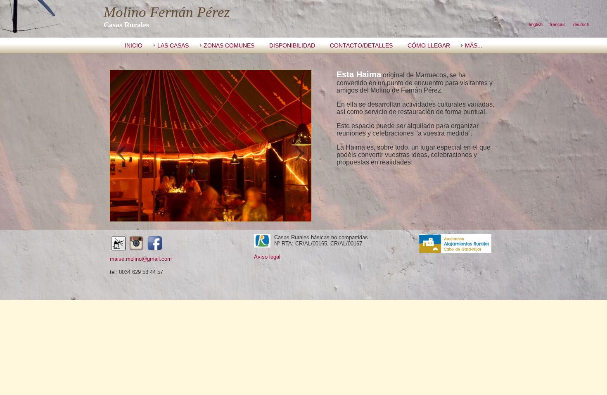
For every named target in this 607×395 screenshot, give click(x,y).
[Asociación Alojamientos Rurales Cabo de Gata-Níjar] (455, 250)
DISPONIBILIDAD (292, 45)
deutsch (581, 24)
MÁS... (473, 45)
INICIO (133, 45)
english (536, 24)
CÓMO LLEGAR (429, 45)
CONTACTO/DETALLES (361, 45)
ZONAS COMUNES (229, 45)
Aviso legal (267, 257)
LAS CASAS (173, 45)
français (558, 24)
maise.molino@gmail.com (141, 259)
